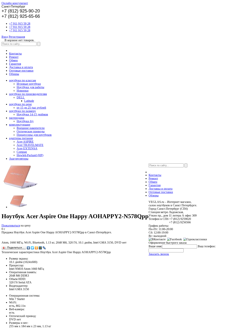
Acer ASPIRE (25, 141)
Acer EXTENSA (27, 148)
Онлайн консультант (15, 3)
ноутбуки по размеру (22, 111)
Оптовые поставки (21, 70)
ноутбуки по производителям (28, 94)
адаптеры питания (21, 138)
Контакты (15, 53)
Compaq (22, 151)
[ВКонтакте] (28, 247)
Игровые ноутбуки (29, 83)
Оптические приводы (31, 131)
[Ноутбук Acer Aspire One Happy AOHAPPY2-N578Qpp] (18, 207)
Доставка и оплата (21, 67)
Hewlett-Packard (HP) (30, 155)
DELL (21, 97)
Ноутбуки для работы (30, 87)
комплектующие (19, 124)
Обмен (13, 60)
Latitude (29, 100)
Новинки (23, 90)
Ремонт (14, 57)
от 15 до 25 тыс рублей (31, 107)
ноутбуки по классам (22, 80)
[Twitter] (32, 247)
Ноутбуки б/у (25, 121)
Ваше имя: (155, 246)
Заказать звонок (159, 254)
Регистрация (17, 36)
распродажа (16, 117)
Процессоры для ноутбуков (34, 134)
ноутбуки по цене (20, 104)
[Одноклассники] (36, 247)
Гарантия (15, 63)
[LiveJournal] (44, 247)
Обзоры (14, 74)
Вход (5, 36)
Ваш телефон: (207, 246)
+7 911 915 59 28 (19, 23)
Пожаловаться (11, 225)
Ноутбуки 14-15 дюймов (32, 114)
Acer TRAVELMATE (30, 145)
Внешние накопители (31, 128)
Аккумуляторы (18, 158)
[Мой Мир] (40, 247)
